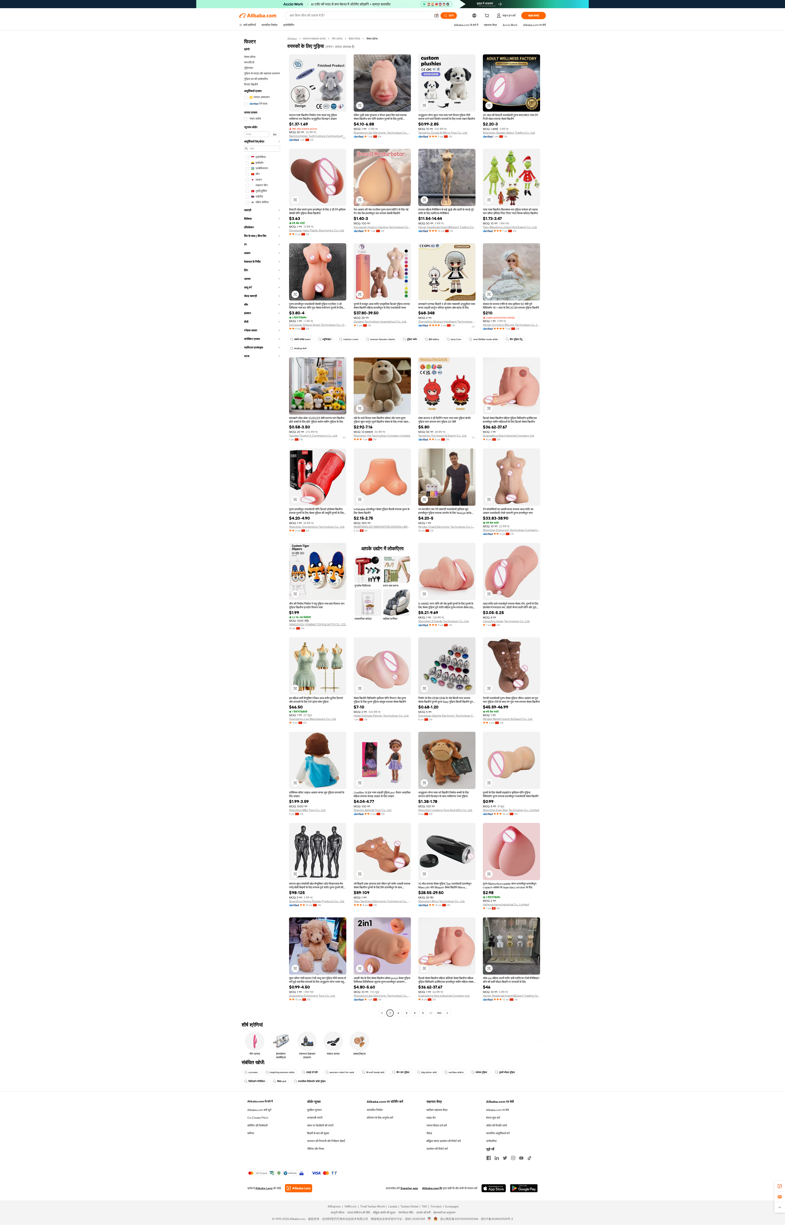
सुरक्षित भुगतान (314, 1110)
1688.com (350, 1206)
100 (439, 1013)
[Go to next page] (447, 1013)
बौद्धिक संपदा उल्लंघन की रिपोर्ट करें (443, 1141)
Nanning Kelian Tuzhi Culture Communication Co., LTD (317, 136)
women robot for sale (342, 1072)
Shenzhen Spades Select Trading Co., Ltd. (509, 132)
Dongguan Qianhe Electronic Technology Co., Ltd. (446, 715)
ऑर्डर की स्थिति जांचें (496, 1125)
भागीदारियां (491, 1141)
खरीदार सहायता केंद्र (436, 1110)
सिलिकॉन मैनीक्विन (256, 1081)
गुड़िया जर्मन (412, 339)
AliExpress (334, 1206)
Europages (452, 1206)
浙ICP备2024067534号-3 (497, 1219)
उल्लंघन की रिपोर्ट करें (437, 1148)
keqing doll (300, 348)
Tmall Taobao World (372, 1206)
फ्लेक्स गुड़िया (481, 1072)
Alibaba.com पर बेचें (497, 1110)
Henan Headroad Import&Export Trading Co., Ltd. (446, 227)
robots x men (350, 339)
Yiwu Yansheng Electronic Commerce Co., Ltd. (382, 901)
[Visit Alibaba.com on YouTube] (521, 1158)
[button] (436, 15)
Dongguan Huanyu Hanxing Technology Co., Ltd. (382, 227)
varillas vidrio (456, 1072)
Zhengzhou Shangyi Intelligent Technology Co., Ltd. (446, 321)
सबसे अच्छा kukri (302, 339)
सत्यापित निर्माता (375, 1110)
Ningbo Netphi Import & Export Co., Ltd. (508, 719)
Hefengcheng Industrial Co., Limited (506, 904)
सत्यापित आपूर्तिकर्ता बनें (498, 1133)
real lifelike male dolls (485, 339)
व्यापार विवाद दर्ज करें (436, 1125)
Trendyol (436, 1206)
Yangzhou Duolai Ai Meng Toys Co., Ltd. (443, 132)
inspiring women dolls (282, 1072)
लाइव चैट (431, 1117)
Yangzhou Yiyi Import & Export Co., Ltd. (442, 435)
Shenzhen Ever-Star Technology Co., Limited (511, 810)
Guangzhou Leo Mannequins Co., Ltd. (312, 719)
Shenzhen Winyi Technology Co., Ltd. (441, 901)
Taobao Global (409, 1206)
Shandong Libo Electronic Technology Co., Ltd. (382, 132)
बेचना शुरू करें (493, 1117)
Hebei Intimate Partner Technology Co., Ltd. (381, 715)
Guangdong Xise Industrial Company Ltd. (508, 435)
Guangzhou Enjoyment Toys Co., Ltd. (312, 995)
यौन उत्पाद (337, 38)
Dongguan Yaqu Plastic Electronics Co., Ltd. (316, 230)
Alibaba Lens (264, 1188)
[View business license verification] (429, 1219)
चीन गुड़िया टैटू (516, 339)
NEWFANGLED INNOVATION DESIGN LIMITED (382, 526)
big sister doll (429, 1072)
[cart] (487, 16)
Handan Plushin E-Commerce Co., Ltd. (313, 435)
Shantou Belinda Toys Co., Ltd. (373, 810)
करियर (250, 1133)
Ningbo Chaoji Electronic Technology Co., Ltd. (446, 526)
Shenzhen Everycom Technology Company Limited (511, 530)
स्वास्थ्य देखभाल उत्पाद (314, 38)
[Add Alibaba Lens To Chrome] (298, 1188)
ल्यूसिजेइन (326, 339)
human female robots (382, 339)
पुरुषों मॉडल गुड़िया (507, 1072)
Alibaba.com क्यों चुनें (259, 1110)
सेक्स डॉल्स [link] (372, 38)
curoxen (253, 1072)
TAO (424, 1206)
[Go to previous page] (382, 1013)
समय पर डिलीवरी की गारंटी (320, 1125)
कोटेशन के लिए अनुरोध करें (380, 1117)
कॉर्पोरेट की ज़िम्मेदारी (257, 1125)
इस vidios (434, 339)
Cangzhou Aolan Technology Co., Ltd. (506, 621)
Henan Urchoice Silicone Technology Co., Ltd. (511, 324)
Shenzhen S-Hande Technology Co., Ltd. (443, 621)
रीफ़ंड (429, 1133)
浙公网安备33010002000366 (459, 1219)
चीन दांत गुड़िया (402, 1072)
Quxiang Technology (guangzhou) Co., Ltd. (380, 321)
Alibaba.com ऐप (432, 1188)
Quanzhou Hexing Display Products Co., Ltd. (316, 901)
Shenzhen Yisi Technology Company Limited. (382, 435)
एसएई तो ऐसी (312, 1072)
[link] (779, 1186)
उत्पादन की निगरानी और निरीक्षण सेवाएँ (326, 1141)
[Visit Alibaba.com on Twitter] (504, 1158)
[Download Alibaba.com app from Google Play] (524, 1188)
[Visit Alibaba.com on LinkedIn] (496, 1158)
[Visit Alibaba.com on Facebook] (488, 1158)
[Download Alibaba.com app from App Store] (493, 1188)
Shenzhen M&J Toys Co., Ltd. (307, 810)
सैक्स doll (281, 1081)
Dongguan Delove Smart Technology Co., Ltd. (317, 324)
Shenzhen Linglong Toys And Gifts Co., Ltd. (445, 810)
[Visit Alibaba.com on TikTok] (529, 1158)
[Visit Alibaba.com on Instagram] (513, 1158)
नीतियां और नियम (315, 1148)
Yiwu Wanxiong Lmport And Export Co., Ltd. (510, 227)
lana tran (456, 339)
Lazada (392, 1206)
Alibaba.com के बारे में (260, 1101)
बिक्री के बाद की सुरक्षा (318, 1133)
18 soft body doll (375, 1072)
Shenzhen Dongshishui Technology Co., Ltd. (317, 526)
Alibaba (292, 38)
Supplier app (409, 1188)
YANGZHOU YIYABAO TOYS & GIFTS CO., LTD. (317, 624)
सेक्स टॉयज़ (354, 38)
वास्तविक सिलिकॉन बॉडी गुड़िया (312, 1081)
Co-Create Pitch (257, 1117)
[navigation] (262, 526)
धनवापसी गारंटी (314, 1117)
